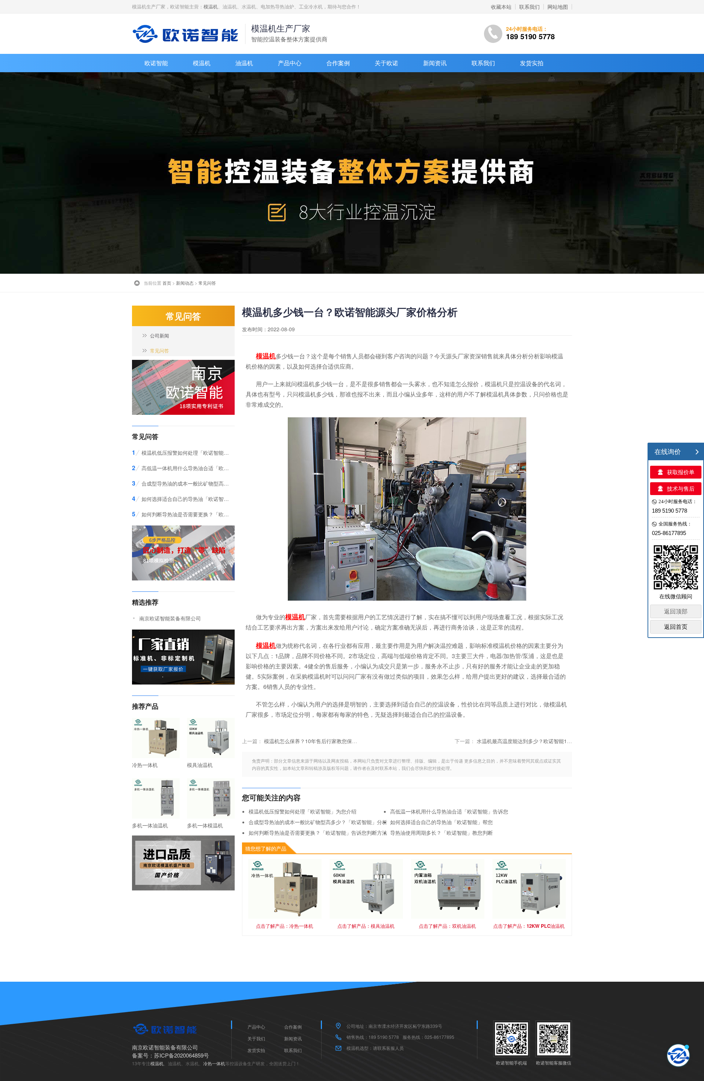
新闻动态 (185, 283)
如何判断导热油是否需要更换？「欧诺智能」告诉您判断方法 (318, 832)
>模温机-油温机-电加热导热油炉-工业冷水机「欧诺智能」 (187, 33)
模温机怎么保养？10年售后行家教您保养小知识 (318, 741)
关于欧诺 (386, 63)
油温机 (244, 63)
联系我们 (529, 6)
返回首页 (676, 627)
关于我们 (256, 1038)
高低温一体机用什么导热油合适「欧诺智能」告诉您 (449, 811)
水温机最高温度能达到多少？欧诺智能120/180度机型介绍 (543, 741)
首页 (166, 283)
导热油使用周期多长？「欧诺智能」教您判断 (441, 832)
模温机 (210, 6)
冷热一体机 (214, 1063)
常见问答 (207, 283)
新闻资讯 (435, 63)
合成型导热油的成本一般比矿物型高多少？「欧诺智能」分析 (318, 822)
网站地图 (557, 6)
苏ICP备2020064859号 (181, 1055)
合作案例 (338, 63)
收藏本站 (501, 6)
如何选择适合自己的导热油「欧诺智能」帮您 (441, 822)
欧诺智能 (156, 63)
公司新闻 (159, 335)
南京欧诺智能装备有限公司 (170, 618)
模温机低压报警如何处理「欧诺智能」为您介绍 (302, 811)
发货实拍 (531, 63)
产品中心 (289, 63)
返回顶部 (676, 611)
